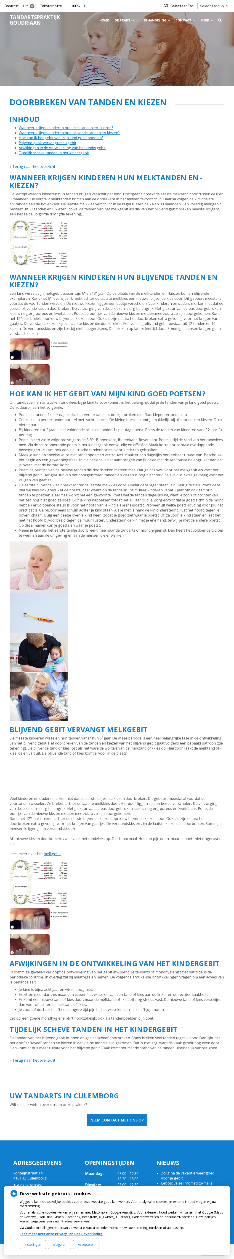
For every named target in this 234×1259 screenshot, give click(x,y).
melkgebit (52, 853)
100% (75, 6)
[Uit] (33, 6)
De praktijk (125, 20)
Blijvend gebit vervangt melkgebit (47, 142)
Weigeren (59, 1244)
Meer (204, 20)
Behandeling (155, 20)
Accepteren (86, 1244)
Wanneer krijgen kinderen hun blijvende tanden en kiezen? (69, 132)
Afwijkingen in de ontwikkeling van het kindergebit (62, 147)
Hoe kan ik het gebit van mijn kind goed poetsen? (61, 137)
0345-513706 (31, 1185)
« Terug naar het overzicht (32, 166)
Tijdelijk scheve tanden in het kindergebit (54, 152)
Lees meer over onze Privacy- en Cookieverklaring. (61, 1234)
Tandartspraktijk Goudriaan (35, 20)
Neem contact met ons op (117, 1120)
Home (104, 20)
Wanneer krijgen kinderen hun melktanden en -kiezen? (66, 127)
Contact (183, 20)
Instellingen (32, 1244)
